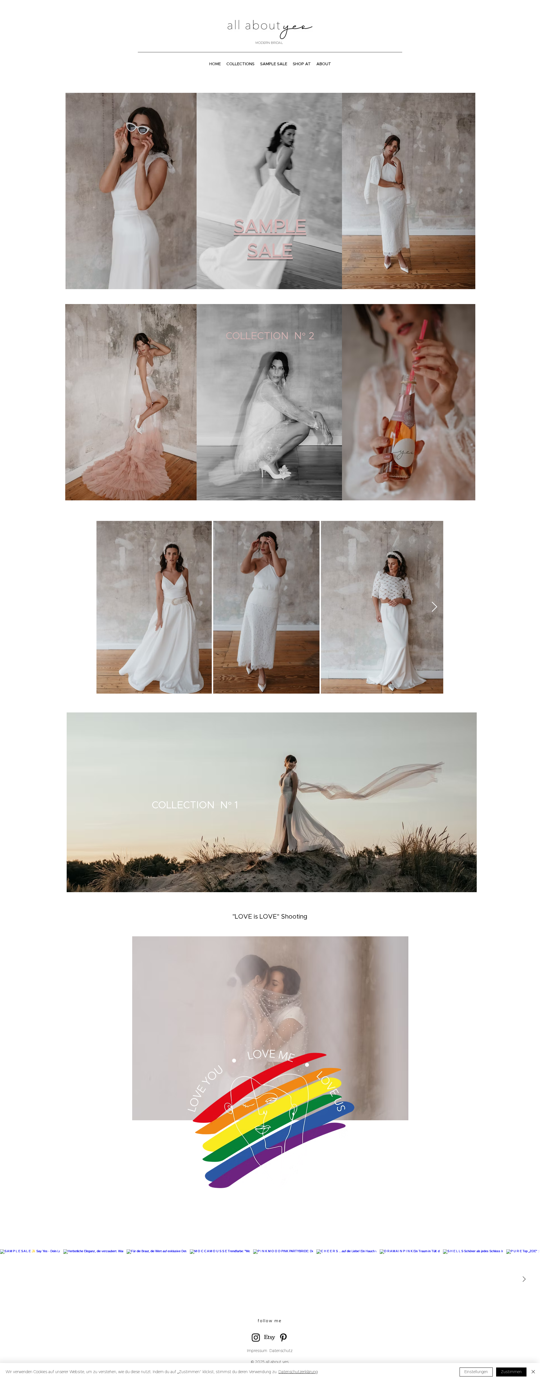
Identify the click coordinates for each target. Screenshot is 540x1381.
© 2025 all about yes (270, 1362)
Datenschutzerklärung (298, 1372)
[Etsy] (269, 1337)
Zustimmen (511, 1372)
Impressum (257, 1351)
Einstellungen (476, 1372)
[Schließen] (533, 1371)
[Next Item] (434, 607)
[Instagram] (255, 1337)
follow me (270, 1321)
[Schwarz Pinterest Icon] (283, 1337)
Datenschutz (280, 1351)
